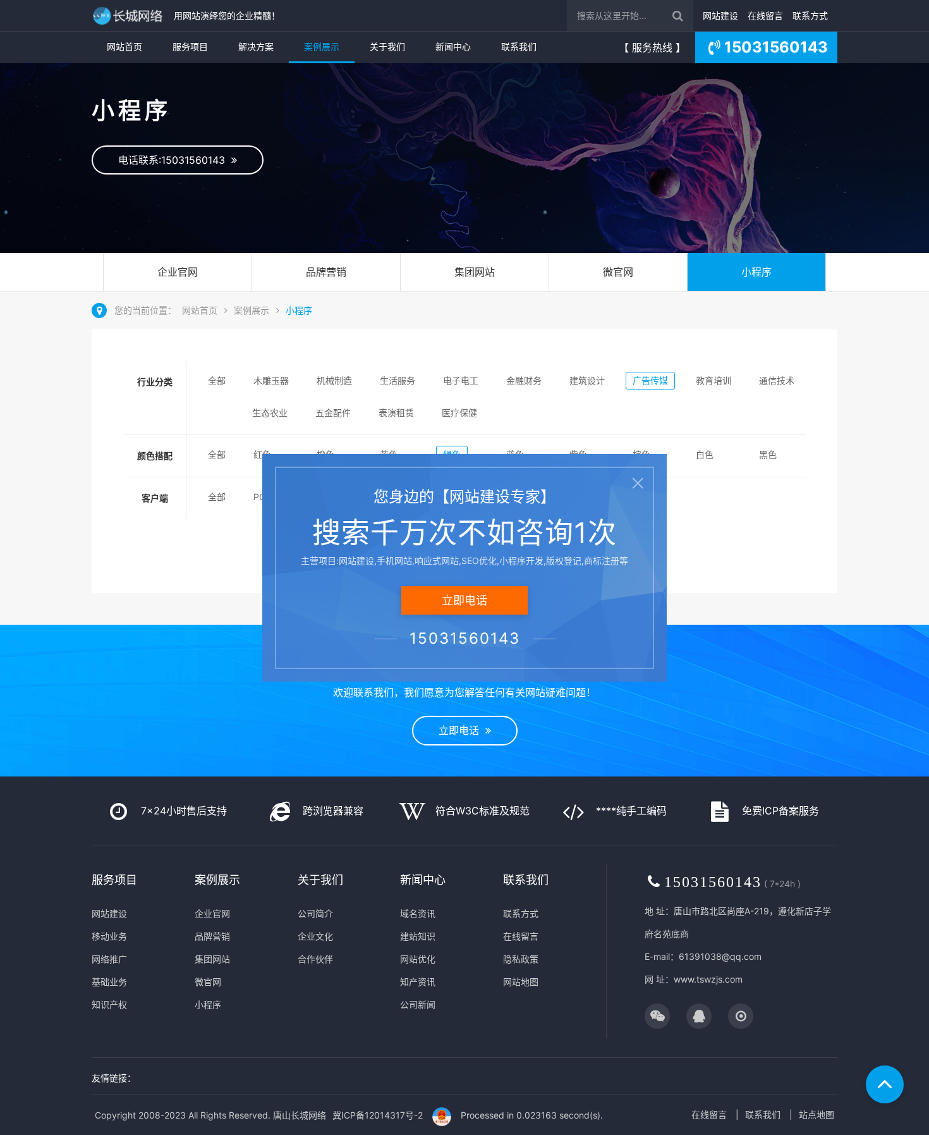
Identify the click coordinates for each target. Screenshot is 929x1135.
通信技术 (776, 380)
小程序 (756, 272)
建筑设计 (587, 380)
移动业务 (109, 936)
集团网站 (474, 272)
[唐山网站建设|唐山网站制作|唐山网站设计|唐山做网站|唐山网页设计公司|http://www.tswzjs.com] (129, 15)
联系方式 (810, 15)
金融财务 (524, 380)
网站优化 (417, 959)
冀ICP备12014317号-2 (377, 1115)
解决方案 (256, 46)
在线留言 (765, 15)
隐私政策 (520, 959)
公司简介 (315, 913)
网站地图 (520, 981)
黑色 (768, 454)
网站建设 (720, 15)
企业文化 (315, 936)
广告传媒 (650, 380)
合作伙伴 (315, 959)
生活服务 (397, 380)
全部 (217, 380)
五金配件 (333, 412)
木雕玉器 (271, 380)
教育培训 (713, 380)
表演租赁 (396, 412)
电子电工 (460, 380)
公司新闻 (417, 1004)
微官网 (618, 272)
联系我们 (519, 46)
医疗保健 (459, 412)
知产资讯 (417, 981)
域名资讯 (417, 913)
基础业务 (109, 981)
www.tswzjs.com (708, 979)
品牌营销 (326, 272)
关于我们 (387, 46)
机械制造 (334, 380)
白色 (704, 454)
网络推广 (109, 959)
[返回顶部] (885, 1084)
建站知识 (417, 936)
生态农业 (270, 412)
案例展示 (321, 46)
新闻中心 (453, 46)
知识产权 (109, 1004)
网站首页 (124, 46)
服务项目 (190, 46)
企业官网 (177, 272)
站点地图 (816, 1114)
